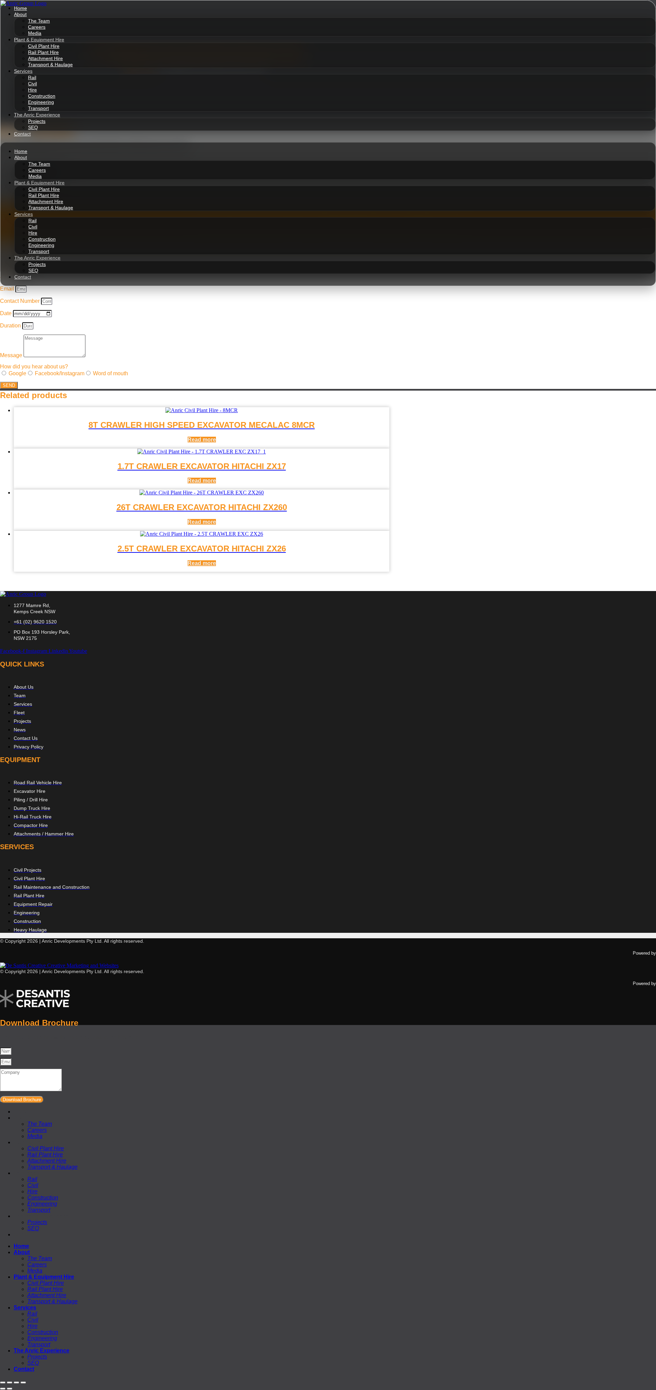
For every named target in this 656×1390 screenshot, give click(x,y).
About (20, 14)
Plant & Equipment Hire (39, 39)
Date (6, 313)
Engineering (41, 102)
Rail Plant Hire (43, 52)
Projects (36, 121)
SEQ (33, 127)
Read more (202, 440)
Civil (32, 83)
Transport (38, 108)
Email (7, 289)
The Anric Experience (37, 114)
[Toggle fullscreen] (9, 1382)
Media (34, 33)
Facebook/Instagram (59, 373)
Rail (32, 77)
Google (17, 373)
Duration (11, 325)
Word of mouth (110, 373)
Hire (32, 90)
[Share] (16, 1382)
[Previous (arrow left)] (2, 1389)
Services (23, 71)
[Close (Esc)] (23, 1382)
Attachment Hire (45, 58)
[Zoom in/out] (2, 1382)
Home (20, 151)
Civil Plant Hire (43, 46)
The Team (39, 21)
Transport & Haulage (50, 64)
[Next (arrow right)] (9, 1389)
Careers (36, 27)
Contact (22, 134)
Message (12, 355)
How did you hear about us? (34, 366)
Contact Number (20, 301)
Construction (41, 96)
